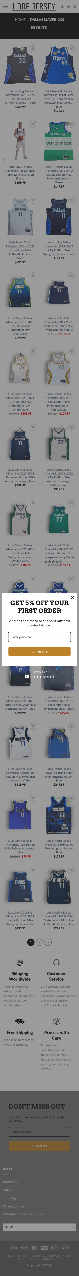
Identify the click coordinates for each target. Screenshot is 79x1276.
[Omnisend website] (39, 674)
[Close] (72, 597)
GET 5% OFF (39, 651)
